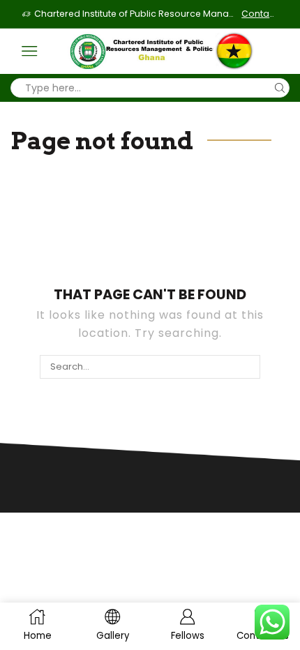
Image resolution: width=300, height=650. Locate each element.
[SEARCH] (248, 367)
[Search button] (280, 88)
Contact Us (259, 14)
